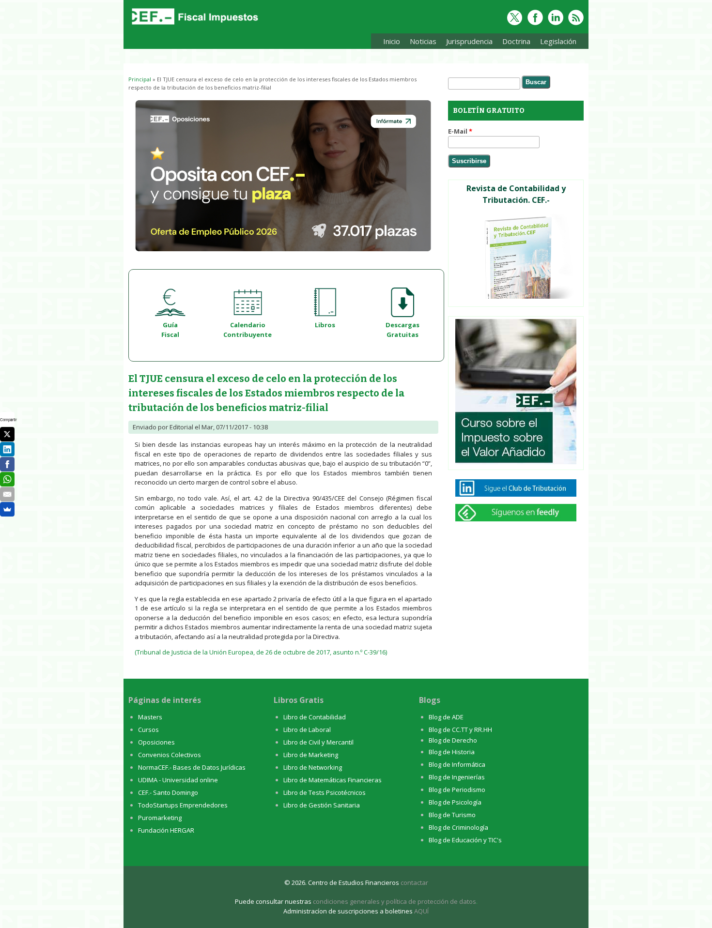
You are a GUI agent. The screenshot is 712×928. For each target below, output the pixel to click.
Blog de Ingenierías (457, 777)
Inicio (391, 41)
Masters (150, 717)
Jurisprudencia (467, 42)
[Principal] (193, 25)
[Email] (7, 494)
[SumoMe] (7, 509)
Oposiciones (156, 742)
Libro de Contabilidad (314, 717)
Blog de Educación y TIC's (465, 840)
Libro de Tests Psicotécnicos (324, 792)
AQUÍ (421, 911)
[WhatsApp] (7, 479)
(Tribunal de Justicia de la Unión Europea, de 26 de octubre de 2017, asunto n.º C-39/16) (261, 652)
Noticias (423, 41)
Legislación (555, 42)
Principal (139, 79)
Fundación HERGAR (166, 830)
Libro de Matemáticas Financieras (332, 780)
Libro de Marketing (310, 754)
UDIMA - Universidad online (178, 780)
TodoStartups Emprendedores (183, 805)
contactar (414, 882)
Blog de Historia (452, 751)
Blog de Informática (457, 764)
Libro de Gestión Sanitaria (321, 805)
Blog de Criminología (458, 827)
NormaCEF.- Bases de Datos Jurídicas (192, 767)
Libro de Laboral (307, 729)
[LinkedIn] (7, 449)
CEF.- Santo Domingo (168, 792)
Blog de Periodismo (457, 789)
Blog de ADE (446, 717)
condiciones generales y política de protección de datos (394, 901)
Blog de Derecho (453, 740)
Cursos (148, 729)
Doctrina (513, 42)
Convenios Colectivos (169, 754)
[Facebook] (7, 464)
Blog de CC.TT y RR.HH (460, 729)
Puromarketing (160, 817)
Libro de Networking (312, 767)
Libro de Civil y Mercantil (318, 742)
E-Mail (460, 131)
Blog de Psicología (455, 802)
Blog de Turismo (452, 814)
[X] (7, 434)
